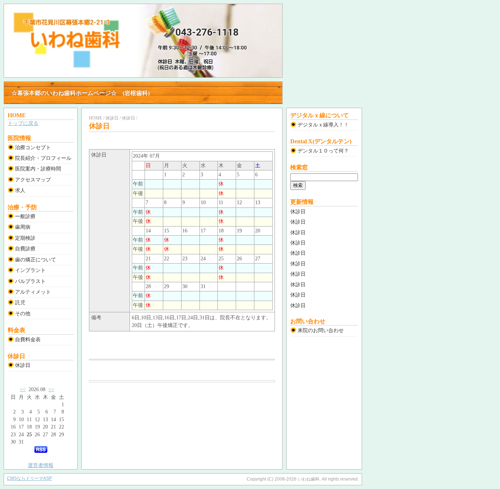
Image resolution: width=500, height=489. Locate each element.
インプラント (30, 270)
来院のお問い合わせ (321, 330)
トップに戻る (23, 123)
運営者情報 (40, 465)
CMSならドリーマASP (29, 478)
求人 (20, 190)
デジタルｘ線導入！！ (323, 125)
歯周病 (22, 227)
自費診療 (25, 248)
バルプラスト (30, 281)
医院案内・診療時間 (38, 169)
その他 (22, 313)
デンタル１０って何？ (323, 151)
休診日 (22, 365)
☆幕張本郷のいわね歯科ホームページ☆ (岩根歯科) (80, 92)
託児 (20, 302)
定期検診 (25, 238)
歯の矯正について (35, 259)
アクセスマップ (33, 180)
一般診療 (25, 216)
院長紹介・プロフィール (43, 158)
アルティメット (33, 292)
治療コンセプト (33, 147)
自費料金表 (28, 339)
